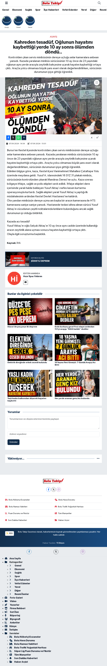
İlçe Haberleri (51, 10)
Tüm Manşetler (65, 513)
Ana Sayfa (15, 558)
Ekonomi (17, 10)
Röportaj (14, 615)
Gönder (13, 442)
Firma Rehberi (17, 608)
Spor (38, 10)
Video (12, 601)
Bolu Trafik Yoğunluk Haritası (70, 507)
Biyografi (14, 619)
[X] (53, 489)
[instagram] (82, 551)
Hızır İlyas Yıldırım (32, 276)
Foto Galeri (16, 598)
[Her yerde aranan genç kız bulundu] (77, 383)
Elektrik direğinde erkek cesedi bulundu (27, 363)
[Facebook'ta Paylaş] (8, 137)
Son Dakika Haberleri (17, 520)
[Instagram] (58, 489)
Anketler (14, 622)
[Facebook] (48, 489)
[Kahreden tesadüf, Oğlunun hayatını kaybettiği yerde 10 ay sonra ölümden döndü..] (53, 105)
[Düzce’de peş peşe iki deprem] (30, 311)
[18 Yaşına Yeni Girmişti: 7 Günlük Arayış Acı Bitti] (77, 347)
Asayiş (53, 37)
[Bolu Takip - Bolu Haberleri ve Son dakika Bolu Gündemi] (52, 3)
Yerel (84, 10)
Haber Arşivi (63, 520)
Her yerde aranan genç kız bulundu (72, 398)
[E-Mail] (25, 282)
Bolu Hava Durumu (67, 500)
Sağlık (28, 10)
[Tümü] (98, 458)
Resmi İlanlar (21, 594)
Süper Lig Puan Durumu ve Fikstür (32, 651)
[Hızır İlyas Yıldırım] (14, 278)
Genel (5, 10)
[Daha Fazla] (24, 137)
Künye (12, 626)
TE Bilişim (60, 543)
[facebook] (29, 551)
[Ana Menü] (6, 3)
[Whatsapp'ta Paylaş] (18, 137)
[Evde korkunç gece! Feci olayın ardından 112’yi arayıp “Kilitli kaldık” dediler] (77, 311)
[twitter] (56, 551)
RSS (11, 533)
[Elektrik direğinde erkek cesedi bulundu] (30, 347)
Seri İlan (14, 612)
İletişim (13, 630)
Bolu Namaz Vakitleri (18, 507)
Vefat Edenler (70, 10)
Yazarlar (14, 605)
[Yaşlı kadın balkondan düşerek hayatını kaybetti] (30, 383)
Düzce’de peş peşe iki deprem (22, 327)
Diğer (93, 10)
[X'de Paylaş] (13, 137)
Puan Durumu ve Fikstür (18, 513)
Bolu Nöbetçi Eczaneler (19, 500)
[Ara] (99, 3)
